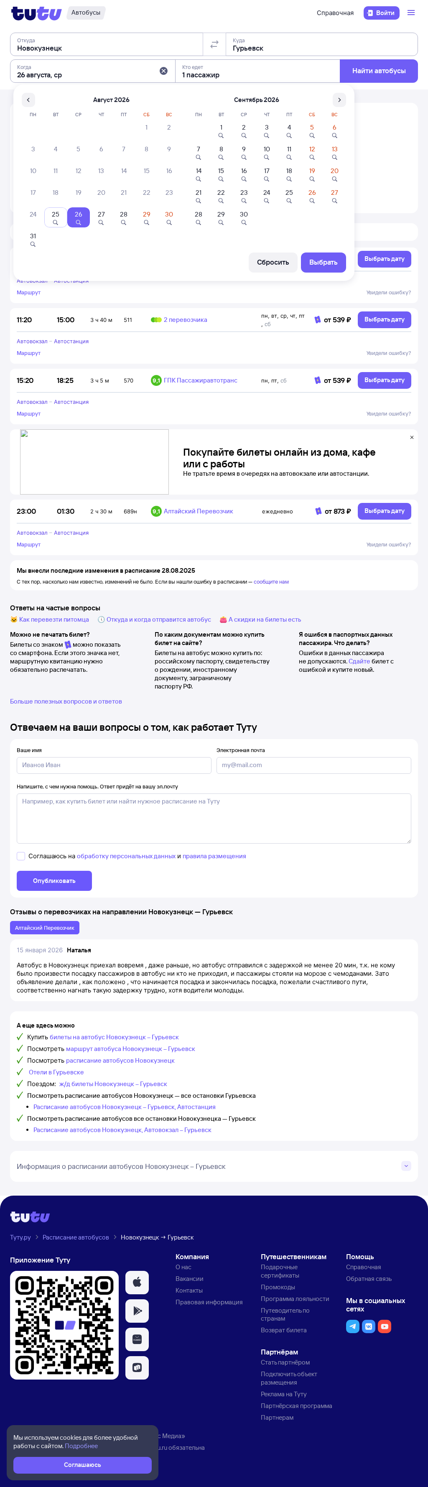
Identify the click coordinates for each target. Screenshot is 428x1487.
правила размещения (214, 856)
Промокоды (278, 1287)
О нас (183, 1267)
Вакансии (190, 1279)
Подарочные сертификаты (280, 1271)
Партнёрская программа (296, 1406)
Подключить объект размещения (289, 1378)
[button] (163, 71)
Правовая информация (209, 1302)
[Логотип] (36, 13)
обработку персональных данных (126, 856)
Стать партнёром (285, 1362)
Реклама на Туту (284, 1394)
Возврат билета (284, 1330)
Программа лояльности (295, 1299)
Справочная (335, 13)
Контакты (189, 1290)
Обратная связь (369, 1279)
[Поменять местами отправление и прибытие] (214, 44)
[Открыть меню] (412, 13)
